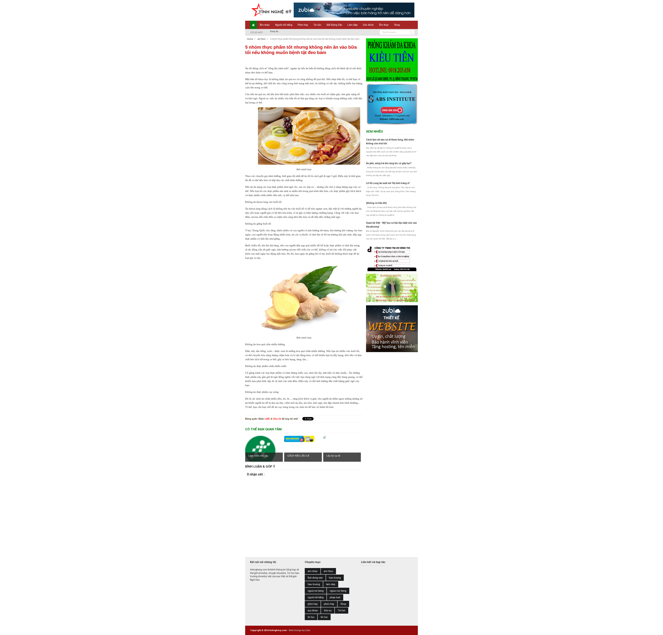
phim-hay (329, 604)
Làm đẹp (353, 24)
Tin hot (341, 610)
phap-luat (335, 597)
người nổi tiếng (316, 597)
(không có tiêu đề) (376, 203)
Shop (397, 24)
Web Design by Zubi (299, 630)
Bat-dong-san (315, 577)
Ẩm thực (384, 24)
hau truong (335, 577)
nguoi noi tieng (316, 590)
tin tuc (311, 617)
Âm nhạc (265, 24)
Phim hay (303, 24)
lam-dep (330, 584)
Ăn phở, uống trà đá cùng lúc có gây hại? (388, 163)
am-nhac (313, 571)
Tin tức (317, 24)
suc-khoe (313, 610)
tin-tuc (324, 617)
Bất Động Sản (334, 24)
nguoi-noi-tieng (338, 590)
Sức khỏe (368, 24)
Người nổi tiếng (283, 24)
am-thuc (328, 571)
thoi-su (328, 610)
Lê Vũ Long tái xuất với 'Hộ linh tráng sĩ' (388, 183)
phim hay (313, 604)
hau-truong (314, 584)
